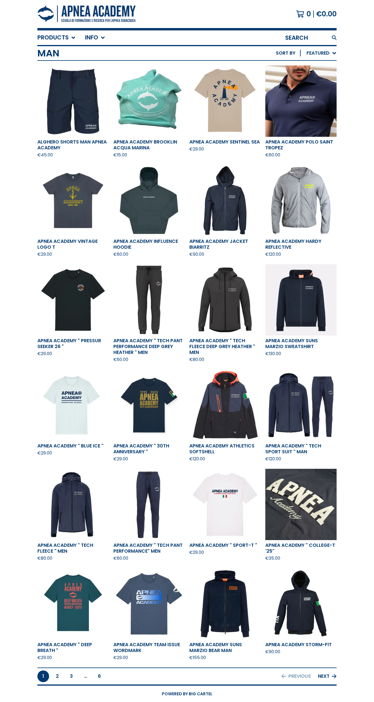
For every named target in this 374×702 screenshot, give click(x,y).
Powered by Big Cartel (187, 694)
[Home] (86, 14)
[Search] (334, 37)
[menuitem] (56, 37)
